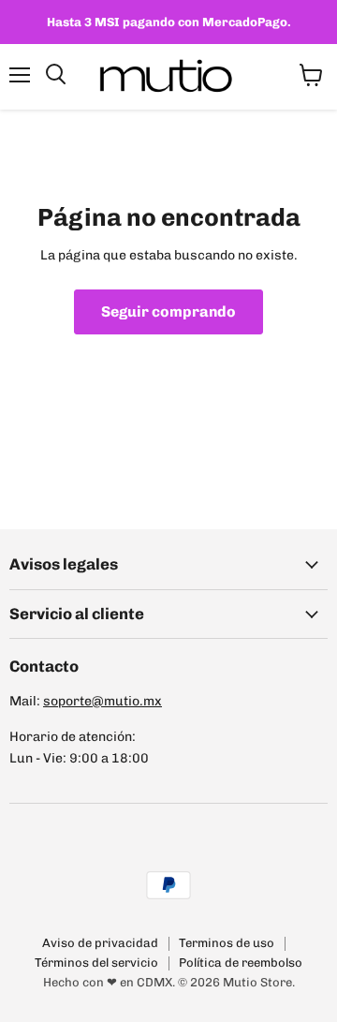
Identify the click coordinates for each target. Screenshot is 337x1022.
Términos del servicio (96, 962)
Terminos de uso (226, 943)
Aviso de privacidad (100, 943)
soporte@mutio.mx (102, 701)
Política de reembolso (240, 962)
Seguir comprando (168, 311)
